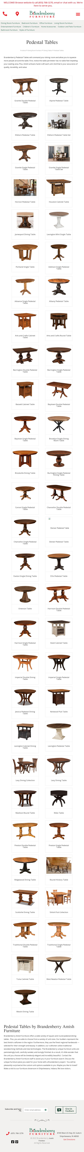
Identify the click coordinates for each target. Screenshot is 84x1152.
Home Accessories (48, 26)
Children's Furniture (31, 26)
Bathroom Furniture (9, 30)
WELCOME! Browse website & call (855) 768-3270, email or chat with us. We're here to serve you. (43, 4)
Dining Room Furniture (10, 23)
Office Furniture (45, 23)
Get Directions (69, 1139)
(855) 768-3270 (17, 1133)
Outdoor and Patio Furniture (69, 26)
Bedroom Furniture (30, 23)
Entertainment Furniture (11, 26)
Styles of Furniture (27, 30)
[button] (78, 14)
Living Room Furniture (63, 23)
